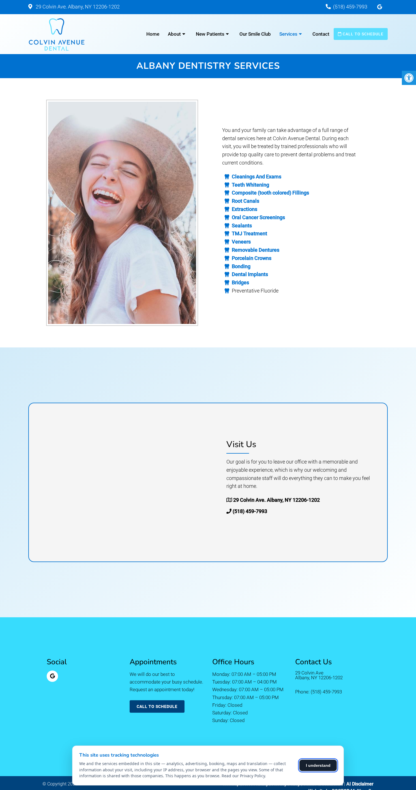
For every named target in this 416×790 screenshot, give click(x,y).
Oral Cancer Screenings (258, 217)
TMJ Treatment (249, 233)
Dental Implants (250, 274)
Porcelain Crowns (251, 258)
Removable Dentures (255, 250)
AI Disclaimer (360, 784)
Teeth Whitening (250, 185)
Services (288, 34)
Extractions (244, 209)
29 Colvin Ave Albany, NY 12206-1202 (319, 675)
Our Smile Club (255, 34)
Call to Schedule (362, 34)
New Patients (210, 34)
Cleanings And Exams (256, 177)
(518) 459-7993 (350, 7)
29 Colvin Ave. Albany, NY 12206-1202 (77, 7)
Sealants (242, 226)
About (174, 34)
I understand (318, 765)
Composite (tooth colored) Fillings (270, 193)
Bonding (241, 266)
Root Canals (245, 201)
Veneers (241, 242)
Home (152, 34)
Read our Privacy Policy (243, 775)
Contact (320, 34)
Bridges (240, 282)
